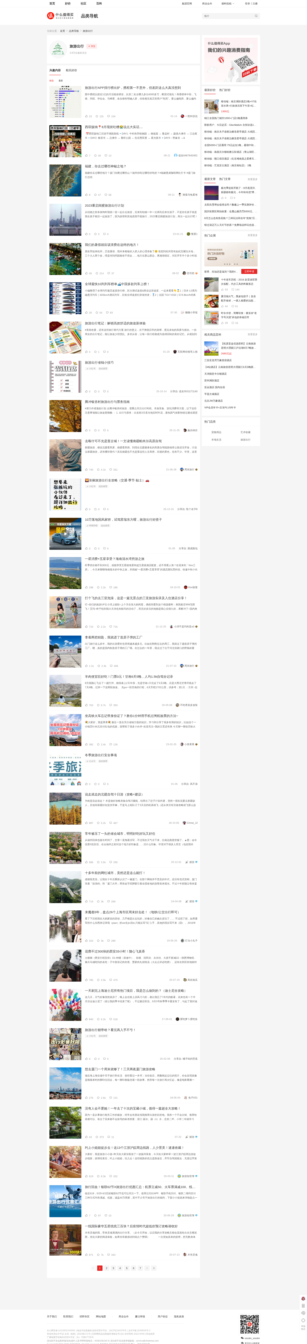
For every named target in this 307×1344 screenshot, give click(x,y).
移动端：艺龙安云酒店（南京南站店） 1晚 (227, 165)
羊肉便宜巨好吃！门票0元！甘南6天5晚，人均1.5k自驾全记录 (129, 676)
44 (226, 306)
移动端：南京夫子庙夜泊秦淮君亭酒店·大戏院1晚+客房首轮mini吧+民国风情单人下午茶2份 (254, 131)
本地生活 (216, 439)
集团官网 (187, 3)
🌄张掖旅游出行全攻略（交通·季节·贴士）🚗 (117, 480)
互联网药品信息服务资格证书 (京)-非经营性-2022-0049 (118, 1334)
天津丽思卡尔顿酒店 (215, 373)
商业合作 (207, 3)
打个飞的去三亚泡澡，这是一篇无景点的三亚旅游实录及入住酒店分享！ (136, 598)
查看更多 (253, 179)
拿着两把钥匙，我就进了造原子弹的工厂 (113, 637)
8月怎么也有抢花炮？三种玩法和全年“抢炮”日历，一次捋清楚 (238, 218)
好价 (68, 3)
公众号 (91, 761)
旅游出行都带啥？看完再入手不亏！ (110, 1030)
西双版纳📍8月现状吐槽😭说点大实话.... (114, 127)
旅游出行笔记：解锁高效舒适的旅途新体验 (115, 323)
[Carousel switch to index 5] (234, 264)
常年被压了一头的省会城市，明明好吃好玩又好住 (120, 833)
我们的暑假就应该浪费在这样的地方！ (112, 245)
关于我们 (52, 1316)
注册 (255, 3)
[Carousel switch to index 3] (229, 264)
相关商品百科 (212, 334)
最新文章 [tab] (210, 178)
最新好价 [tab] (210, 89)
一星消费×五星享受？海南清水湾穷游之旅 (114, 559)
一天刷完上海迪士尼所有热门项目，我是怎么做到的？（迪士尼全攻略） (136, 990)
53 (226, 289)
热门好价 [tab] (225, 89)
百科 (99, 3)
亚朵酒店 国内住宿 (214, 387)
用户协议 (163, 1316)
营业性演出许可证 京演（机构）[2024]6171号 (68, 1334)
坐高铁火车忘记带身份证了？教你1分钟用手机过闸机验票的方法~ (131, 716)
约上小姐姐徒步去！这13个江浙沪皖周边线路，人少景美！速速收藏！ (134, 1147)
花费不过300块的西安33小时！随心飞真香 (115, 951)
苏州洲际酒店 (211, 380)
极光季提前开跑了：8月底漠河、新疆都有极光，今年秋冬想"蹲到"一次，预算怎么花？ (239, 190)
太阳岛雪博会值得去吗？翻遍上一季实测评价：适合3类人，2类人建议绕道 (245, 204)
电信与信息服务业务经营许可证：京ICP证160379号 (101, 1330)
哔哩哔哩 (93, 525)
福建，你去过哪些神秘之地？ (105, 166)
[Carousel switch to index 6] (237, 264)
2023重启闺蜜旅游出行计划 (104, 205)
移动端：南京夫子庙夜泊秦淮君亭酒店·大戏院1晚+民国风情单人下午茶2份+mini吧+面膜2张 (254, 138)
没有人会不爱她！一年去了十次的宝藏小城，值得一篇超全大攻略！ (133, 1108)
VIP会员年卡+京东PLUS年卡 (220, 407)
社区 (83, 3)
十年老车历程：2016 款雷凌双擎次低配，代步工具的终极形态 (239, 281)
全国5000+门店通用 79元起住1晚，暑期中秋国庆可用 (234, 145)
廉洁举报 (140, 1316)
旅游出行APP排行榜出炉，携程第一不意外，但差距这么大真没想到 (133, 88)
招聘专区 (85, 1316)
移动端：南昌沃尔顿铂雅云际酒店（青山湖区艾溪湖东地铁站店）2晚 (242, 151)
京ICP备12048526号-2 (139, 1330)
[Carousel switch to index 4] (232, 264)
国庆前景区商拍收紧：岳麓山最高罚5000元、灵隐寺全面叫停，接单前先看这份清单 (250, 211)
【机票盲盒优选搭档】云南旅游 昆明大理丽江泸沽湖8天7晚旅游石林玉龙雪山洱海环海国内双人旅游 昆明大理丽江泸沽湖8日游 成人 (238, 346)
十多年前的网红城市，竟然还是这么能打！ (115, 873)
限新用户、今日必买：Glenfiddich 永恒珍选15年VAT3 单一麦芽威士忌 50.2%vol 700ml (252, 124)
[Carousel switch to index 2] (227, 264)
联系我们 (68, 1316)
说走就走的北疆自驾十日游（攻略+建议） (114, 794)
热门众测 (210, 235)
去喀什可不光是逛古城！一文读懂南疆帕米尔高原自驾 (123, 441)
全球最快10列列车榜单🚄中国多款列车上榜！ (117, 284)
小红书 (91, 368)
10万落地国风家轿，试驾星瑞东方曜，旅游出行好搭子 (123, 519)
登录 (247, 3)
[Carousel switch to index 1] (224, 264)
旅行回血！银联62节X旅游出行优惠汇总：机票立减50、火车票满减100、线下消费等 (141, 1187)
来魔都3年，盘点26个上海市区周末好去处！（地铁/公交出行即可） (133, 912)
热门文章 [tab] (225, 178)
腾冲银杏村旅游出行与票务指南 (107, 402)
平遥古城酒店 (211, 394)
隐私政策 (179, 1316)
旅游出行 (88, 30)
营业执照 (150, 1334)
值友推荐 (103, 368)
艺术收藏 (246, 432)
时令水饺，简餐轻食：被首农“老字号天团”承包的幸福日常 (239, 315)
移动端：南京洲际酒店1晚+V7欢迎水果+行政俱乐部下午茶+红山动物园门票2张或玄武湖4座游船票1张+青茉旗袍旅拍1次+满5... (239, 104)
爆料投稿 (226, 3)
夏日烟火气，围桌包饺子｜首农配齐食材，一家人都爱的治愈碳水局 (238, 299)
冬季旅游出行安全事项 (101, 755)
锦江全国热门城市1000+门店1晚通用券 (226, 118)
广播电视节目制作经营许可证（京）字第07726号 (70, 1337)
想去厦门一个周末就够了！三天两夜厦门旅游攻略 (120, 1069)
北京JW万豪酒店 (213, 400)
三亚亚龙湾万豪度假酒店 (218, 360)
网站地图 (101, 1316)
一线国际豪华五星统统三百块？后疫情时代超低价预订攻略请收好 (131, 1226)
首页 (62, 30)
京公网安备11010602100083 (61, 1330)
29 (226, 323)
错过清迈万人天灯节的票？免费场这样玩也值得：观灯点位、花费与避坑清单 (246, 224)
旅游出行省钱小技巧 (99, 362)
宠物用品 (216, 432)
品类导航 (89, 16)
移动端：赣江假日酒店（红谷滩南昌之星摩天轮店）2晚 (234, 158)
